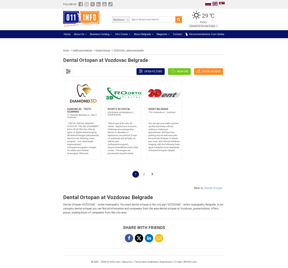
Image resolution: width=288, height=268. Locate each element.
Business (119, 19)
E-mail (177, 261)
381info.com (190, 261)
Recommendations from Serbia (206, 34)
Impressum (166, 261)
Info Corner (121, 34)
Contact (177, 34)
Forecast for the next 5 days (203, 26)
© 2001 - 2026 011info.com (105, 261)
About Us (79, 34)
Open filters (153, 71)
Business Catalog (99, 34)
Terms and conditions (146, 261)
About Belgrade (142, 34)
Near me (182, 71)
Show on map (210, 71)
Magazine (162, 34)
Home (67, 34)
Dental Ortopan (213, 188)
